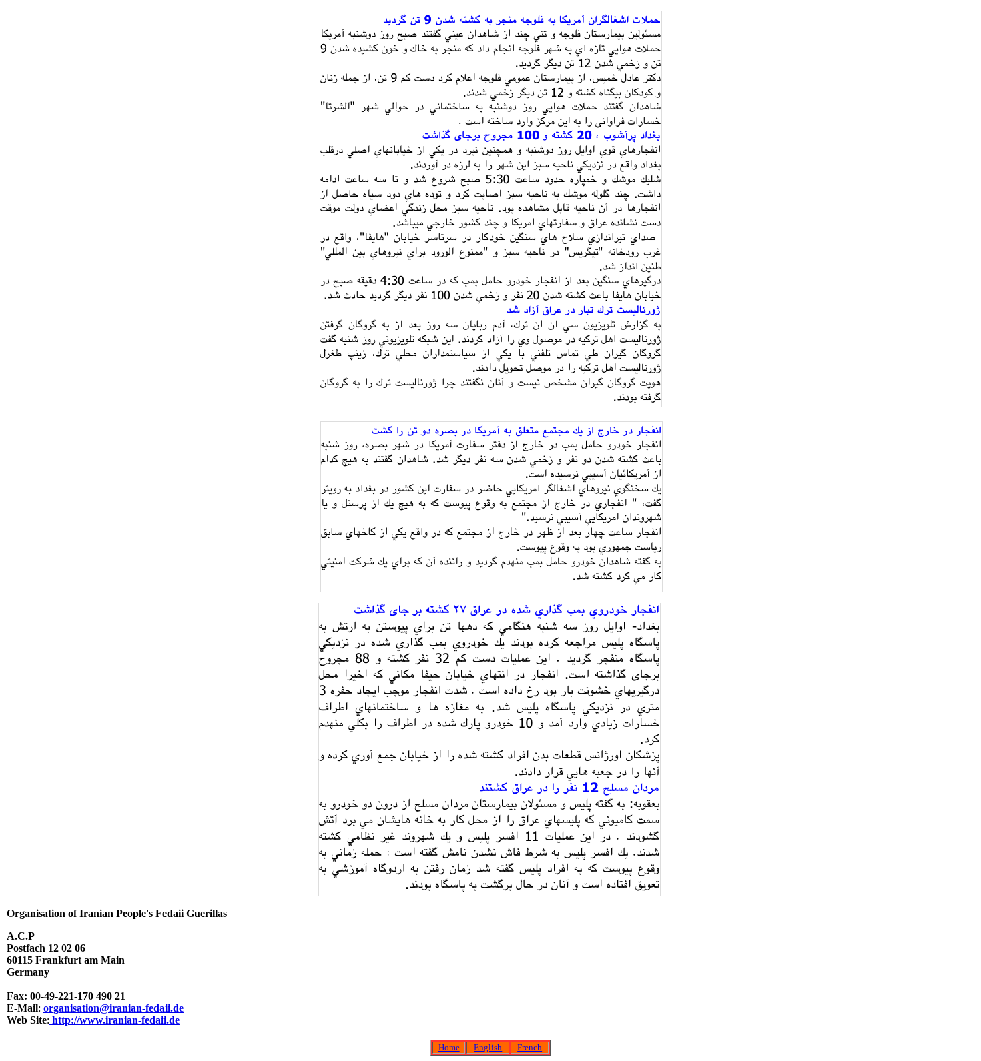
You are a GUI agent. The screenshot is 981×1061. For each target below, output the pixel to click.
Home (449, 1047)
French (529, 1047)
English (488, 1047)
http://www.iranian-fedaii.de (114, 1020)
